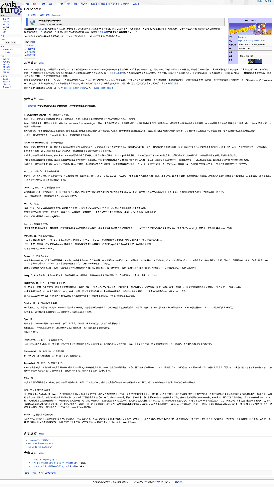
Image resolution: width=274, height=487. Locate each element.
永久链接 (6, 70)
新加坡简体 (125, 4)
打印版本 (6, 67)
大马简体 (114, 4)
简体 (68, 4)
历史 (50, 4)
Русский (6, 87)
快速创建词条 (8, 50)
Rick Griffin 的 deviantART (39, 443)
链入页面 (6, 59)
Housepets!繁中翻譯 (101, 88)
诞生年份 (34, 15)
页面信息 (6, 72)
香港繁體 (94, 4)
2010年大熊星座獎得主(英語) (47, 466)
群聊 (4, 32)
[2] (135, 31)
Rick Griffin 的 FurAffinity (39, 447)
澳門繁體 (104, 4)
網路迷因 (174, 83)
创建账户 (259, 1)
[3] (137, 31)
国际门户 (6, 19)
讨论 (34, 4)
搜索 (2, 36)
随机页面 (6, 24)
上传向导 (6, 52)
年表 (27, 15)
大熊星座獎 (102, 32)
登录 (269, 1)
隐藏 (32, 42)
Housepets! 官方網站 (37, 440)
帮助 (4, 29)
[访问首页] (11, 7)
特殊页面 (6, 64)
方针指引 (6, 27)
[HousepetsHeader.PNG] (250, 29)
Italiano (5, 82)
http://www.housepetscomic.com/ (251, 41)
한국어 (5, 84)
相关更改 (6, 62)
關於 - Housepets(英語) (44, 459)
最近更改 (6, 22)
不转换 (60, 4)
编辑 (41, 63)
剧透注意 (32, 106)
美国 (40, 473)
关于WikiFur (179, 482)
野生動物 (118, 73)
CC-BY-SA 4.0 (160, 482)
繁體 (75, 4)
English (5, 79)
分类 (27, 473)
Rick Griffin (242, 37)
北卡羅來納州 (175, 69)
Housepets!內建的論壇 (73, 88)
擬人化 (57, 29)
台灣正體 (136, 4)
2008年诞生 (45, 15)
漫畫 (34, 473)
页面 (27, 4)
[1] (41, 31)
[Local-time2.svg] (33, 22)
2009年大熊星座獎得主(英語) (48, 463)
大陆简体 (84, 4)
